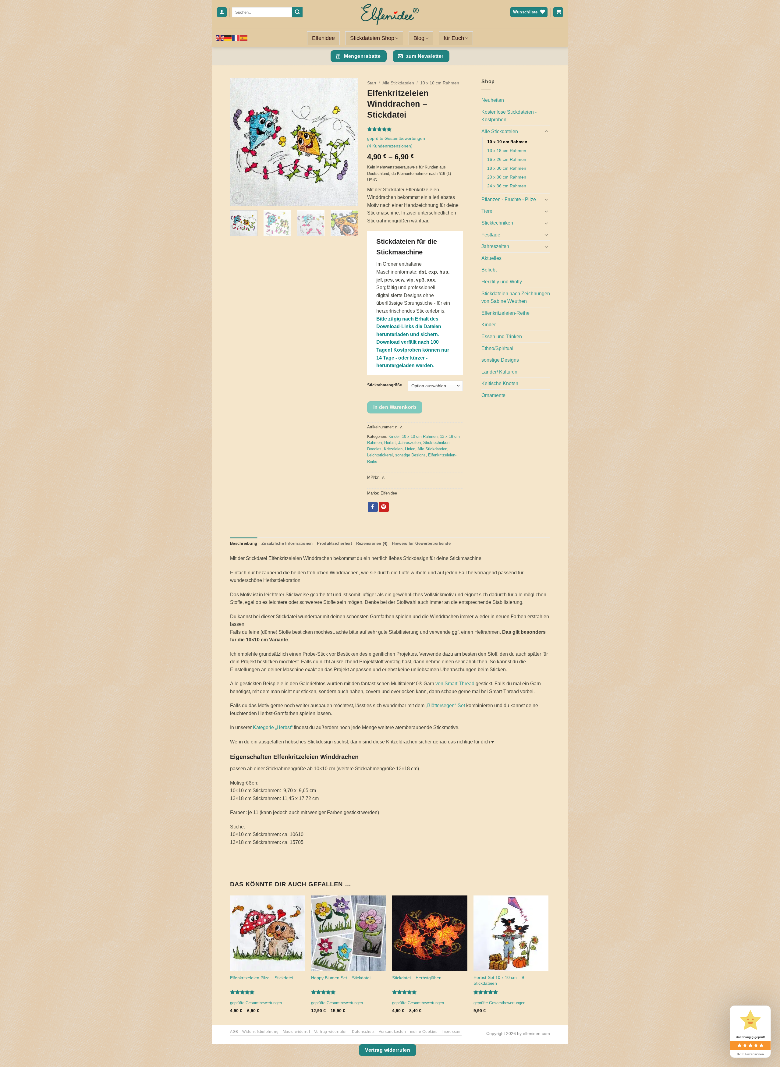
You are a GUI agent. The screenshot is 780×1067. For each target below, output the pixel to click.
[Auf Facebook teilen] (373, 507)
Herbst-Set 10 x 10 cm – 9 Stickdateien (498, 980)
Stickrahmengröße (384, 385)
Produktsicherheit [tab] (334, 543)
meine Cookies (424, 1032)
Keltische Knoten (499, 383)
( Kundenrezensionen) (390, 146)
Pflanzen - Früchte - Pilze (508, 199)
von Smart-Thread (454, 683)
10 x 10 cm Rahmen (439, 83)
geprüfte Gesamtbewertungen (396, 138)
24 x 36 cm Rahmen (506, 185)
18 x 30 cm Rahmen (506, 168)
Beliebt (489, 269)
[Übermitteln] (297, 12)
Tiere (486, 211)
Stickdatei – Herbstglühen (416, 977)
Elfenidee (323, 38)
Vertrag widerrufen (331, 1032)
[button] (238, 198)
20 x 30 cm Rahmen (506, 177)
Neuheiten (492, 100)
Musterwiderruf (296, 1032)
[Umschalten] (546, 131)
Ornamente (493, 395)
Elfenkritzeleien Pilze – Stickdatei (261, 977)
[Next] (347, 141)
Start (371, 83)
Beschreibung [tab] (243, 543)
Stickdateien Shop (372, 38)
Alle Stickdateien (398, 83)
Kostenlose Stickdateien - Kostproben (509, 115)
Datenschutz (363, 1032)
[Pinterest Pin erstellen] (384, 507)
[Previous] (240, 141)
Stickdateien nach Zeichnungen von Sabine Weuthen (515, 297)
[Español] (244, 38)
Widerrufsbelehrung (260, 1032)
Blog (418, 38)
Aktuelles (491, 258)
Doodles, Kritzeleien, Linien (391, 449)
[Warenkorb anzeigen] (558, 12)
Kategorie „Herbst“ (272, 727)
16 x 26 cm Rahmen (506, 159)
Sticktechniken (436, 442)
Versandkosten (392, 1032)
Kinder (393, 436)
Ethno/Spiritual (497, 348)
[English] (220, 38)
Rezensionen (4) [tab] (372, 543)
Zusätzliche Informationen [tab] (287, 543)
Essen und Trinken (501, 336)
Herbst (390, 442)
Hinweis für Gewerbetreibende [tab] (421, 543)
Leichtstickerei (380, 455)
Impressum (451, 1032)
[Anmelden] (222, 12)
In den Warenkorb (394, 407)
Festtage (490, 234)
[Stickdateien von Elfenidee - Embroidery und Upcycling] (390, 14)
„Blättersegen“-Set (445, 705)
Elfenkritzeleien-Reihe (505, 313)
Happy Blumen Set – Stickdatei (340, 977)
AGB (234, 1032)
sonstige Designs (410, 455)
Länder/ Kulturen (499, 371)
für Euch (454, 38)
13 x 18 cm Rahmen (506, 150)
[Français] (236, 38)
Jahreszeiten (409, 442)
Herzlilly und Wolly (501, 281)
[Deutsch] (228, 38)
